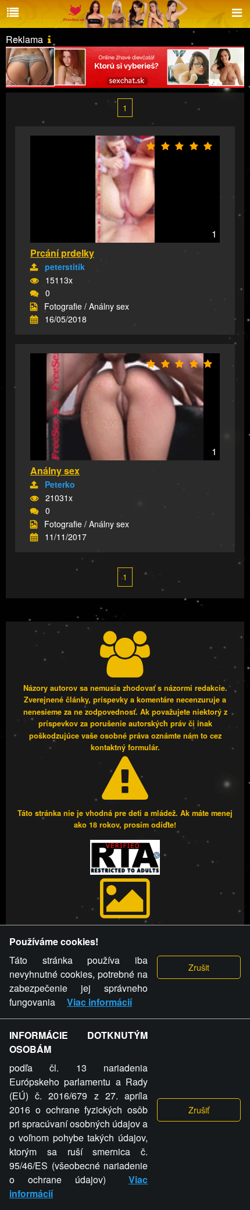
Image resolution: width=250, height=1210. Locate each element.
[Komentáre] (34, 293)
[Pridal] (34, 267)
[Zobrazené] (34, 280)
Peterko (60, 484)
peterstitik (65, 266)
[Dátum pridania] (34, 319)
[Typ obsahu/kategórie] (33, 307)
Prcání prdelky (62, 253)
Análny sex (55, 470)
